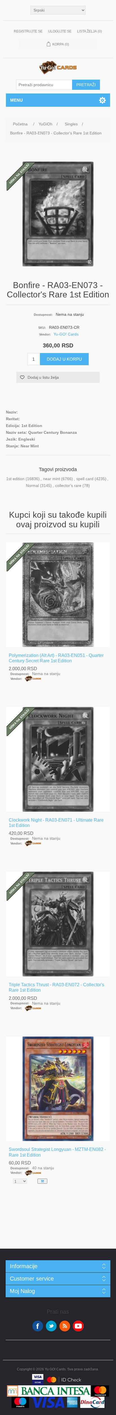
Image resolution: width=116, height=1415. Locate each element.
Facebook (37, 1326)
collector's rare (68, 485)
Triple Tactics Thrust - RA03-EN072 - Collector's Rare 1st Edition (56, 987)
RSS (64, 1326)
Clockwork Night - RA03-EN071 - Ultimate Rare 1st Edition (56, 823)
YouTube (78, 1326)
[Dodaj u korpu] (42, 1181)
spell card (84, 478)
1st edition (15, 478)
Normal (32, 485)
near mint (51, 478)
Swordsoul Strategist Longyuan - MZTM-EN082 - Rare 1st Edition (57, 1152)
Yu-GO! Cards (66, 334)
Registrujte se (28, 31)
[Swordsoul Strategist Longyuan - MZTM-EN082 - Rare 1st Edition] (58, 1089)
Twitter (51, 1326)
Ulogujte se (60, 31)
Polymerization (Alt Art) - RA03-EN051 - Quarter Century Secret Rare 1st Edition (56, 658)
